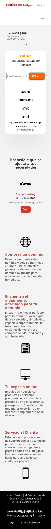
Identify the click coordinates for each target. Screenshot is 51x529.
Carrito (18, 495)
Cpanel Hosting (25, 194)
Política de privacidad (31, 522)
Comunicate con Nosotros (25, 498)
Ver (25, 209)
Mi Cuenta (30, 495)
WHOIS (15, 501)
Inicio (9, 495)
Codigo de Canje (30, 501)
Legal (12, 522)
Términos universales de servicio (25, 516)
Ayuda (41, 495)
